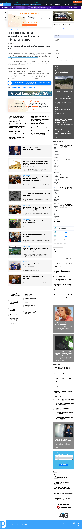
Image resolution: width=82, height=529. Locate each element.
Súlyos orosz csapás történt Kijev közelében (18, 123)
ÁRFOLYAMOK (77, 1)
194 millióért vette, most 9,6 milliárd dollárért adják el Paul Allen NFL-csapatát (66, 145)
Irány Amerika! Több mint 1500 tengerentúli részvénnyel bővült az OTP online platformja (63, 353)
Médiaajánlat (22, 523)
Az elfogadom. (61, 462)
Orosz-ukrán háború (63, 13)
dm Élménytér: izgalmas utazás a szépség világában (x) (64, 323)
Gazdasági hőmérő (8, 7)
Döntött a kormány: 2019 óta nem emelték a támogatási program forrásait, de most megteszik (63, 271)
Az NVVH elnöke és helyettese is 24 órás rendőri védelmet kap (34, 221)
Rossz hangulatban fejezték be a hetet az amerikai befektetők (17, 138)
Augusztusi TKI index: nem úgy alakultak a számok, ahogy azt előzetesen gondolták (62, 285)
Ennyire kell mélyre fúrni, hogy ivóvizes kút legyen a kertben (30, 312)
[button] (68, 4)
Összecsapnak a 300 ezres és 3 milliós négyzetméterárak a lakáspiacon (62, 250)
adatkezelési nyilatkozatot (60, 462)
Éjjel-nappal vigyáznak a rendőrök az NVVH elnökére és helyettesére (40, 131)
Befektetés (47, 4)
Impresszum (13, 523)
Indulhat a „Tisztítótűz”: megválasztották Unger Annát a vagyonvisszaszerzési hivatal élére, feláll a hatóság (63, 380)
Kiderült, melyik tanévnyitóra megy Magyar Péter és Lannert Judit (40, 120)
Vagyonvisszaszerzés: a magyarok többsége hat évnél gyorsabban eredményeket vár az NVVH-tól (36, 163)
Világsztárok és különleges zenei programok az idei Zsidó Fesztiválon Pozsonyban (63, 301)
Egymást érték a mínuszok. (60, 135)
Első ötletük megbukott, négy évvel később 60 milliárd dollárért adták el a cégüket (66, 188)
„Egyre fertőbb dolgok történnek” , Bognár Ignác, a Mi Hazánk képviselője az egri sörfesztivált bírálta (63, 368)
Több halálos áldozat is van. (60, 113)
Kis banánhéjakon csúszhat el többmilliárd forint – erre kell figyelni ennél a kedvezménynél (63, 265)
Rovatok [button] (51, 4)
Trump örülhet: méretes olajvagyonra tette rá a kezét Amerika (36, 194)
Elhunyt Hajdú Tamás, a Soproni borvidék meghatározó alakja (62, 280)
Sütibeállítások (14, 524)
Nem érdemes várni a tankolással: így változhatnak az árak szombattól (39, 134)
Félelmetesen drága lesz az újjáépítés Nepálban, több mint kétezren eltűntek (16, 117)
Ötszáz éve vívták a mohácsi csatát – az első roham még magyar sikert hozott (63, 374)
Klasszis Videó (25, 4)
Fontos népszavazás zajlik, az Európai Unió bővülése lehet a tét (17, 121)
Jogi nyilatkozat (32, 523)
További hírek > (57, 221)
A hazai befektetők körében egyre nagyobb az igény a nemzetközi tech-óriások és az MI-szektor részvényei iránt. (63, 359)
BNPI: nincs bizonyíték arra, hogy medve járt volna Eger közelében (63, 385)
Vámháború (17, 4)
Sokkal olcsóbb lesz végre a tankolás (30, 306)
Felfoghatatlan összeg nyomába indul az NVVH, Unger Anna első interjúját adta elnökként (36, 208)
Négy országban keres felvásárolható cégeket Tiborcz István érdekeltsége (66, 176)
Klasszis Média (24, 524)
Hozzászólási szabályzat (53, 523)
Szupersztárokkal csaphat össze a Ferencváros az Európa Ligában (38, 123)
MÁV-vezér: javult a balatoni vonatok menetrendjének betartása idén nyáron (62, 290)
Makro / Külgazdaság (13, 29)
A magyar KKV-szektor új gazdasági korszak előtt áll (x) (63, 439)
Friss (43, 4)
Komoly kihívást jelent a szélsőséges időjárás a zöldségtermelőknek (63, 259)
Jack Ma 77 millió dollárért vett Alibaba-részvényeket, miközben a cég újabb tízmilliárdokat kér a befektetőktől (66, 205)
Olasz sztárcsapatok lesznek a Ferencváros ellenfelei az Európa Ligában (35, 249)
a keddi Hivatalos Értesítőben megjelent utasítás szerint (23, 56)
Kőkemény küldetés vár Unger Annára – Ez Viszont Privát (40, 117)
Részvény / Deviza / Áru (58, 129)
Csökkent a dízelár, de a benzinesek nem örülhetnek (34, 235)
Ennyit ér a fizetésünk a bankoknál (61, 254)
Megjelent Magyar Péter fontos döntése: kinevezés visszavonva (15, 294)
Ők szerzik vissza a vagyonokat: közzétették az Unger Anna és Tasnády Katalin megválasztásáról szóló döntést (36, 178)
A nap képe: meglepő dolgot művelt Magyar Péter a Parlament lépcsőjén (14, 301)
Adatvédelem (42, 523)
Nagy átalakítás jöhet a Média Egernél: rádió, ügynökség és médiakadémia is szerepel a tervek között (63, 391)
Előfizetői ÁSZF (65, 523)
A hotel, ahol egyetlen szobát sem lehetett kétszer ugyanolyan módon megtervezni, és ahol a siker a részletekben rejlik (63, 296)
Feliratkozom (63, 464)
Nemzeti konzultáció (25, 87)
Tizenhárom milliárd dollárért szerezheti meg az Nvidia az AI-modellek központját (66, 161)
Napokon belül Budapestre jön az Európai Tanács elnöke (34, 264)
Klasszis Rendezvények (35, 4)
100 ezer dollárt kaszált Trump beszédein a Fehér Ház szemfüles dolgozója (17, 127)
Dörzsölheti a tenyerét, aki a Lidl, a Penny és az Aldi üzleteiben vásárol (30, 300)
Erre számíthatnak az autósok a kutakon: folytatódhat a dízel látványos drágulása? (39, 128)
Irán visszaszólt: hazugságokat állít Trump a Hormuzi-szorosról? (18, 134)
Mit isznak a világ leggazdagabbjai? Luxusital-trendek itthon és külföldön (18, 131)
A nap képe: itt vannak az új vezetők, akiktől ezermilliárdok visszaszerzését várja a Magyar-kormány (63, 482)
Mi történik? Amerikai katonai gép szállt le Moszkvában (14, 309)
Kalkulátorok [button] (57, 4)
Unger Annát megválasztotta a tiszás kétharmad (33, 277)
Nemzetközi (56, 107)
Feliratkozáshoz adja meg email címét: (61, 454)
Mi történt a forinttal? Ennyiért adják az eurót (30, 294)
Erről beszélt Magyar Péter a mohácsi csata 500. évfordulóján (40, 125)
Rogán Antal (31, 87)
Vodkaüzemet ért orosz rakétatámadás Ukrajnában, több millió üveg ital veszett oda (63, 499)
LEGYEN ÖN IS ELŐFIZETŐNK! (29, 101)
